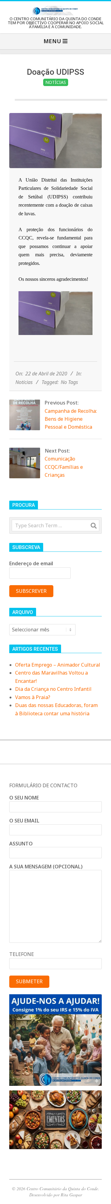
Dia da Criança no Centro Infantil (53, 689)
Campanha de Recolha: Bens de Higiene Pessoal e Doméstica (71, 419)
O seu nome (24, 797)
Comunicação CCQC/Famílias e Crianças (64, 466)
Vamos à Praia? (32, 697)
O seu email (24, 820)
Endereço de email (31, 563)
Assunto (21, 843)
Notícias (55, 82)
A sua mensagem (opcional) (46, 866)
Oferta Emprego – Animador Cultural (57, 664)
